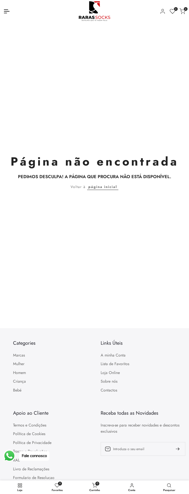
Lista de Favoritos (115, 364)
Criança (19, 381)
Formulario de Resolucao (33, 477)
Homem (19, 372)
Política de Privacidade (32, 442)
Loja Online (110, 372)
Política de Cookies (29, 434)
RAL (16, 460)
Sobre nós (109, 381)
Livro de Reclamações (31, 469)
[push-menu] (7, 11)
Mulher (18, 364)
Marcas (19, 355)
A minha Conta (113, 355)
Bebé (17, 390)
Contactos (109, 390)
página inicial (102, 186)
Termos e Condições (29, 425)
